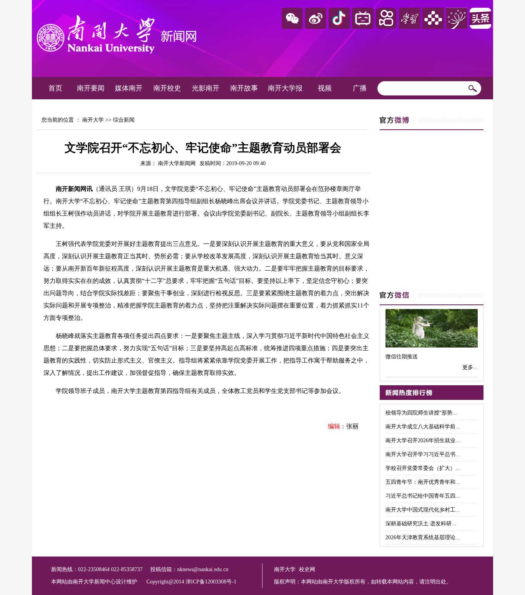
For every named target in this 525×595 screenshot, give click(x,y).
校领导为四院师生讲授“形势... (421, 413)
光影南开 (205, 88)
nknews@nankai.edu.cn (202, 569)
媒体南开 (129, 88)
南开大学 (93, 120)
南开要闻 (91, 88)
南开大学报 (285, 88)
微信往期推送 (401, 356)
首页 (55, 88)
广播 (360, 88)
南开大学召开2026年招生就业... (422, 440)
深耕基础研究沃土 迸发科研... (420, 523)
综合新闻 (124, 120)
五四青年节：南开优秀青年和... (422, 482)
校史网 (307, 569)
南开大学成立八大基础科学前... (422, 427)
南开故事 (244, 88)
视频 (325, 88)
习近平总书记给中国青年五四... (422, 496)
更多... (470, 367)
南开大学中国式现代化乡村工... (422, 510)
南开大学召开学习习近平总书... (422, 454)
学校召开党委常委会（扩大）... (422, 468)
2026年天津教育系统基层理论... (422, 537)
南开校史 (167, 88)
